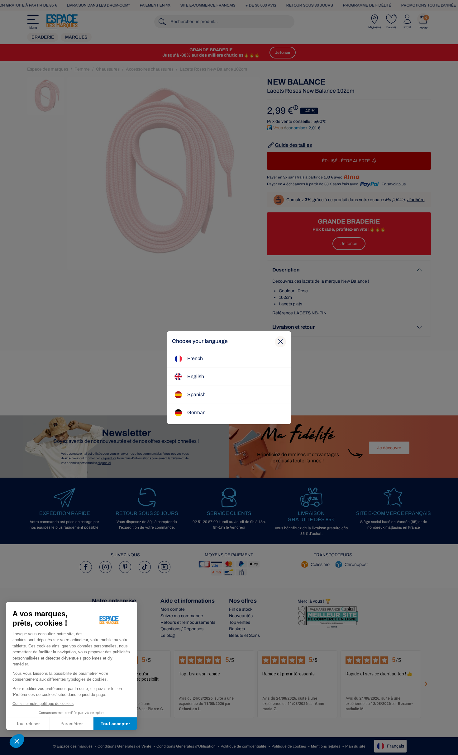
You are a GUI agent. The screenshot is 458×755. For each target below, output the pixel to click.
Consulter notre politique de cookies (43, 704)
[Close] (280, 341)
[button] (16, 741)
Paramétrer (71, 723)
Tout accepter (115, 723)
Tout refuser (28, 723)
